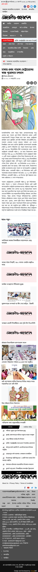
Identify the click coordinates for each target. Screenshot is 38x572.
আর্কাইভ (4, 12)
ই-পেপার (24, 9)
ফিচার (33, 492)
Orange (34, 571)
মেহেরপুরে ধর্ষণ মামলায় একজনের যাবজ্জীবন (19, 454)
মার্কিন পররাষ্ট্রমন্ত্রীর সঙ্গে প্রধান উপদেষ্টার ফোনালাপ (20, 443)
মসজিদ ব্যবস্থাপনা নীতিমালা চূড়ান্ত (12, 284)
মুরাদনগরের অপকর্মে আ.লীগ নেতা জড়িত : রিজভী (18, 303)
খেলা (32, 48)
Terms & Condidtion (26, 483)
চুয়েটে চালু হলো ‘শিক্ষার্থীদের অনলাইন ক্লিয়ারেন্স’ (20, 468)
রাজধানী (4, 497)
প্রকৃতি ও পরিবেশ (8, 56)
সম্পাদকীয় (20, 52)
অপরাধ (34, 503)
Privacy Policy (14, 483)
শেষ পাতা (20, 44)
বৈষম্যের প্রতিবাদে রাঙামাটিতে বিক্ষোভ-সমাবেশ (19, 464)
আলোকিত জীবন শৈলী (14, 48)
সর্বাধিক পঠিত (28, 427)
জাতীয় (9, 23)
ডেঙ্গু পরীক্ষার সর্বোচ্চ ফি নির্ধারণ (15, 439)
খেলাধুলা (14, 27)
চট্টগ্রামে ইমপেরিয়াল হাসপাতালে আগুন (14, 342)
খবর (4, 52)
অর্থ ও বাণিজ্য (23, 27)
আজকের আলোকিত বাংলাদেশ (11, 9)
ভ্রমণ (8, 503)
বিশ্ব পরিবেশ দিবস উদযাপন (11, 403)
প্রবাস (33, 494)
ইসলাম (32, 27)
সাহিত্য (24, 503)
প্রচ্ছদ (4, 44)
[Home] (3, 23)
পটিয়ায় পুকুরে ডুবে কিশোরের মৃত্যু (16, 431)
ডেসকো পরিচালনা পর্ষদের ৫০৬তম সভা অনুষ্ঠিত (17, 362)
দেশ (4, 48)
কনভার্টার (31, 9)
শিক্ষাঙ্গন (5, 36)
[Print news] (35, 83)
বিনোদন (5, 31)
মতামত (29, 497)
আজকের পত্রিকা (8, 548)
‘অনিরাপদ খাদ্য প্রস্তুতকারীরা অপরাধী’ (14, 422)
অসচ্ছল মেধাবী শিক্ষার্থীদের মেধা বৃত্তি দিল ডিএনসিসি (18, 323)
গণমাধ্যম (24, 497)
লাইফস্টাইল (24, 31)
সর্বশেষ (10, 427)
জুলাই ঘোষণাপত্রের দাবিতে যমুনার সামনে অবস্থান (20, 435)
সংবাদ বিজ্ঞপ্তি (14, 31)
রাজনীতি (24, 23)
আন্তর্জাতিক (6, 27)
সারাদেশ (16, 23)
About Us (5, 483)
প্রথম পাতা (12, 44)
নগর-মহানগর (29, 44)
